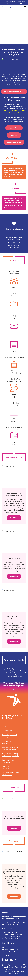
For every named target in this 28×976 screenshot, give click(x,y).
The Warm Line (7, 731)
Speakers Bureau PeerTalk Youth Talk (10, 774)
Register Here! (14, 128)
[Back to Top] (25, 972)
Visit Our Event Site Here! (14, 91)
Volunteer (14, 896)
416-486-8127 (10, 951)
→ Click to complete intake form (13, 206)
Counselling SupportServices (9, 736)
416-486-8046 (10, 947)
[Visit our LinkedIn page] (11, 960)
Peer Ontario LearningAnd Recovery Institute (10, 755)
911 (21, 3)
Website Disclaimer (11, 971)
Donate (14, 828)
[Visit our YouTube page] (6, 960)
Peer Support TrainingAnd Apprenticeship (10, 748)
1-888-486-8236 (14, 949)
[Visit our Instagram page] (16, 960)
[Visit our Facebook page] (2, 960)
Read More (14, 518)
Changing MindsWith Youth (8, 761)
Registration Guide (14, 142)
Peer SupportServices (7, 742)
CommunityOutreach (6, 767)
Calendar (14, 135)
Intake (4, 726)
